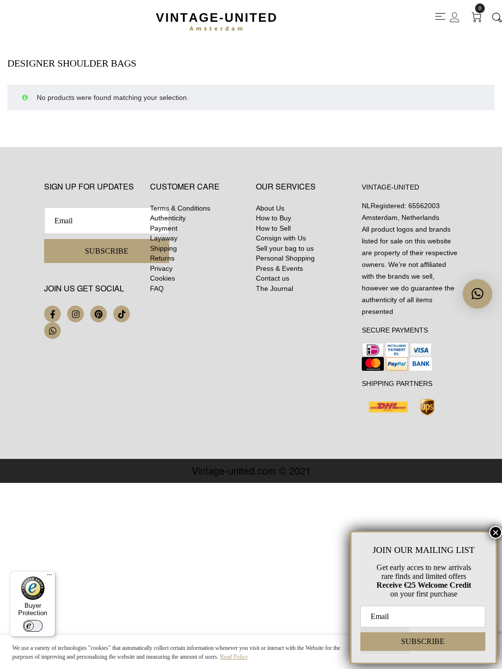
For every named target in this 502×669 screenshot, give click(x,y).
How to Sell (273, 228)
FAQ (157, 288)
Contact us (272, 278)
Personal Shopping (285, 258)
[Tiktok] (121, 314)
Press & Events (279, 268)
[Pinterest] (98, 314)
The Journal (274, 288)
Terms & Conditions (180, 208)
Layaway (163, 238)
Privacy (161, 268)
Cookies (162, 278)
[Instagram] (75, 314)
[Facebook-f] (52, 314)
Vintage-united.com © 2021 (251, 470)
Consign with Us (281, 238)
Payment (163, 228)
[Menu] (49, 577)
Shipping (163, 248)
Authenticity (168, 218)
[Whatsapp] (52, 330)
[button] (477, 294)
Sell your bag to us (285, 248)
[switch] (33, 626)
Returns (162, 258)
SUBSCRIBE (106, 251)
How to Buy (273, 218)
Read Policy (234, 656)
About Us (270, 208)
